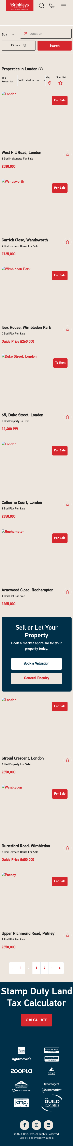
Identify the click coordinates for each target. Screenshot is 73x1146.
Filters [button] (16, 45)
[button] (40, 69)
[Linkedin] (48, 1125)
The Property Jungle (41, 1137)
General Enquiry (36, 678)
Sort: (21, 80)
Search (54, 45)
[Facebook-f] (24, 1125)
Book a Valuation (36, 664)
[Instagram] (36, 1125)
